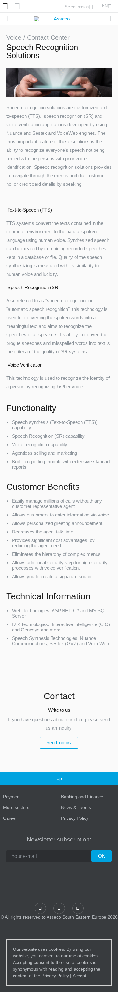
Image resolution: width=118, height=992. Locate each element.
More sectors (16, 807)
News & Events (76, 807)
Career (10, 818)
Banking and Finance (82, 797)
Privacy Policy (74, 818)
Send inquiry (59, 742)
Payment (12, 797)
